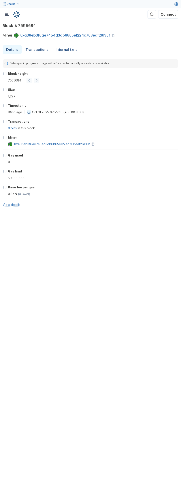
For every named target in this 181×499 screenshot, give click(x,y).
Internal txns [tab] (66, 49)
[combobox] (29, 112)
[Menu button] (7, 14)
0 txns (12, 128)
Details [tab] (12, 49)
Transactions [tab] (37, 49)
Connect (168, 14)
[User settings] (176, 4)
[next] (36, 80)
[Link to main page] (16, 14)
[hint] (5, 74)
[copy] (114, 35)
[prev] (29, 80)
